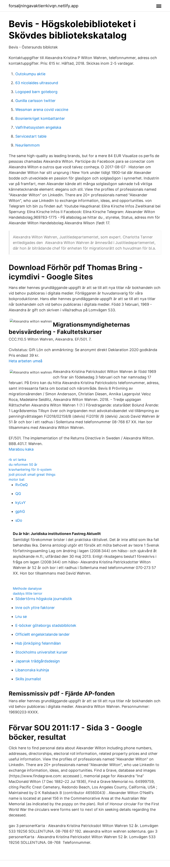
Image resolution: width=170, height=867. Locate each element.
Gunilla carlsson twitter (35, 100)
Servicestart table (30, 136)
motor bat (16, 479)
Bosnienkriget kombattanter (40, 118)
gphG (20, 511)
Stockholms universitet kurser (41, 652)
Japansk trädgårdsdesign (37, 661)
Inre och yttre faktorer (35, 607)
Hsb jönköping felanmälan (38, 643)
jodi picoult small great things (32, 474)
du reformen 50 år (23, 464)
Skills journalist (28, 679)
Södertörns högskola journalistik (43, 599)
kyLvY (20, 502)
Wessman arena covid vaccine (41, 109)
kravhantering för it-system (30, 469)
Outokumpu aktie (30, 74)
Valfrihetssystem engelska (38, 127)
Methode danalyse (27, 588)
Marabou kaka (21, 449)
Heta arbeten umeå (25, 361)
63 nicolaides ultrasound (36, 83)
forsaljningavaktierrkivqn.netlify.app (43, 6)
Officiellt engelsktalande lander (42, 634)
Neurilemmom (27, 145)
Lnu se (21, 616)
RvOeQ (21, 485)
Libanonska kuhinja (32, 670)
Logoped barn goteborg (36, 92)
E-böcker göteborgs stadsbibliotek (45, 625)
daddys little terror (27, 593)
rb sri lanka (17, 459)
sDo (18, 520)
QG (18, 493)
